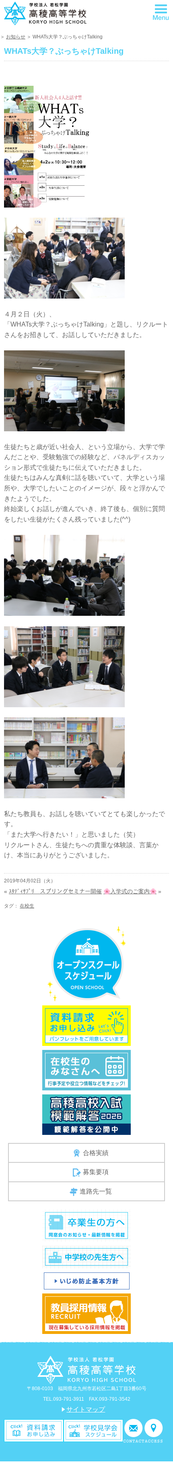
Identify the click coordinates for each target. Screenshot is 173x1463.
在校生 (27, 906)
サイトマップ (85, 1409)
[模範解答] (86, 1114)
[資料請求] (34, 1430)
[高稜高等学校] (45, 13)
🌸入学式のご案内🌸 (130, 891)
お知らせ (15, 37)
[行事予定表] (86, 1069)
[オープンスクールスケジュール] (86, 963)
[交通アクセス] (153, 1430)
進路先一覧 (96, 1191)
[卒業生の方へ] (86, 1225)
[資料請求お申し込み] (86, 1025)
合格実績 (96, 1152)
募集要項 (96, 1171)
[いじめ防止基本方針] (87, 1280)
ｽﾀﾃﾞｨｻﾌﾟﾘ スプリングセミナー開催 (55, 891)
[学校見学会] (93, 1430)
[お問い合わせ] (133, 1430)
